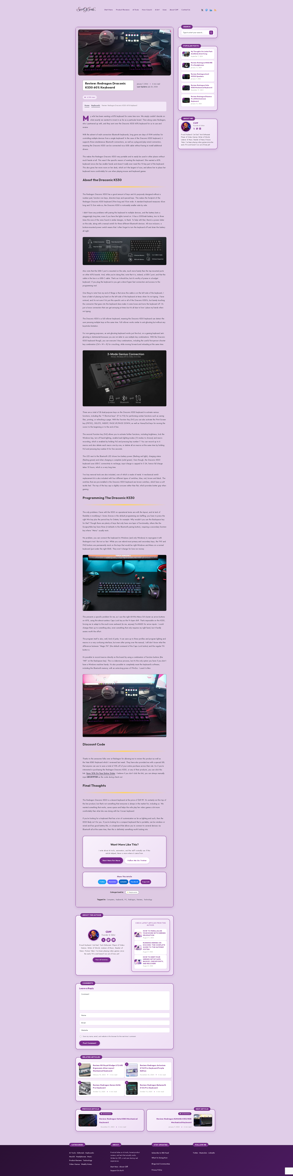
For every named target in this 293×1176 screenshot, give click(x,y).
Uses (165, 10)
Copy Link (145, 882)
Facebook (134, 882)
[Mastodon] (207, 10)
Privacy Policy (157, 1170)
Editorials (80, 1153)
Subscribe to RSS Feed (160, 1153)
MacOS (72, 1156)
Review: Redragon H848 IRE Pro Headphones (201, 64)
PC (126, 899)
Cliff (108, 931)
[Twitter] (202, 10)
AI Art (157, 10)
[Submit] (211, 32)
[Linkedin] (211, 10)
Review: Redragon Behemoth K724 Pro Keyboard (153, 1086)
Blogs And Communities (161, 1164)
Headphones (81, 1156)
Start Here (108, 10)
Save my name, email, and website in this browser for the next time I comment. (109, 1036)
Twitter (102, 882)
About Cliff (174, 10)
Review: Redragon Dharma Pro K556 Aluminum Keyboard (201, 99)
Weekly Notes (86, 1164)
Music (89, 1156)
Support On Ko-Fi (117, 1170)
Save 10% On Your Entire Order (100, 773)
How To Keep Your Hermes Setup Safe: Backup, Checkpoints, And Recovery (153, 960)
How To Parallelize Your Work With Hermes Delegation (154, 933)
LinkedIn (123, 882)
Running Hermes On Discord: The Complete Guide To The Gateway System (154, 946)
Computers (110, 899)
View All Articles (101, 960)
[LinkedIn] (113, 940)
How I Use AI (147, 10)
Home (87, 105)
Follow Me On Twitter (137, 860)
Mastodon (112, 882)
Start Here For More (111, 860)
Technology (148, 899)
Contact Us (185, 10)
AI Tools (136, 10)
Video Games (74, 1164)
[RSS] (215, 10)
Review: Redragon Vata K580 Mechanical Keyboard (201, 86)
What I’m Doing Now (159, 1158)
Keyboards (95, 105)
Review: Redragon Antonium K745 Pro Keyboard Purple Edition (152, 1068)
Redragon (131, 899)
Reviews (139, 899)
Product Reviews (123, 10)
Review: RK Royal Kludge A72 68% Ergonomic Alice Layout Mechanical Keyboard (108, 1068)
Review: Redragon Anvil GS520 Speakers (200, 75)
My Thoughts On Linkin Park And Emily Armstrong (201, 53)
